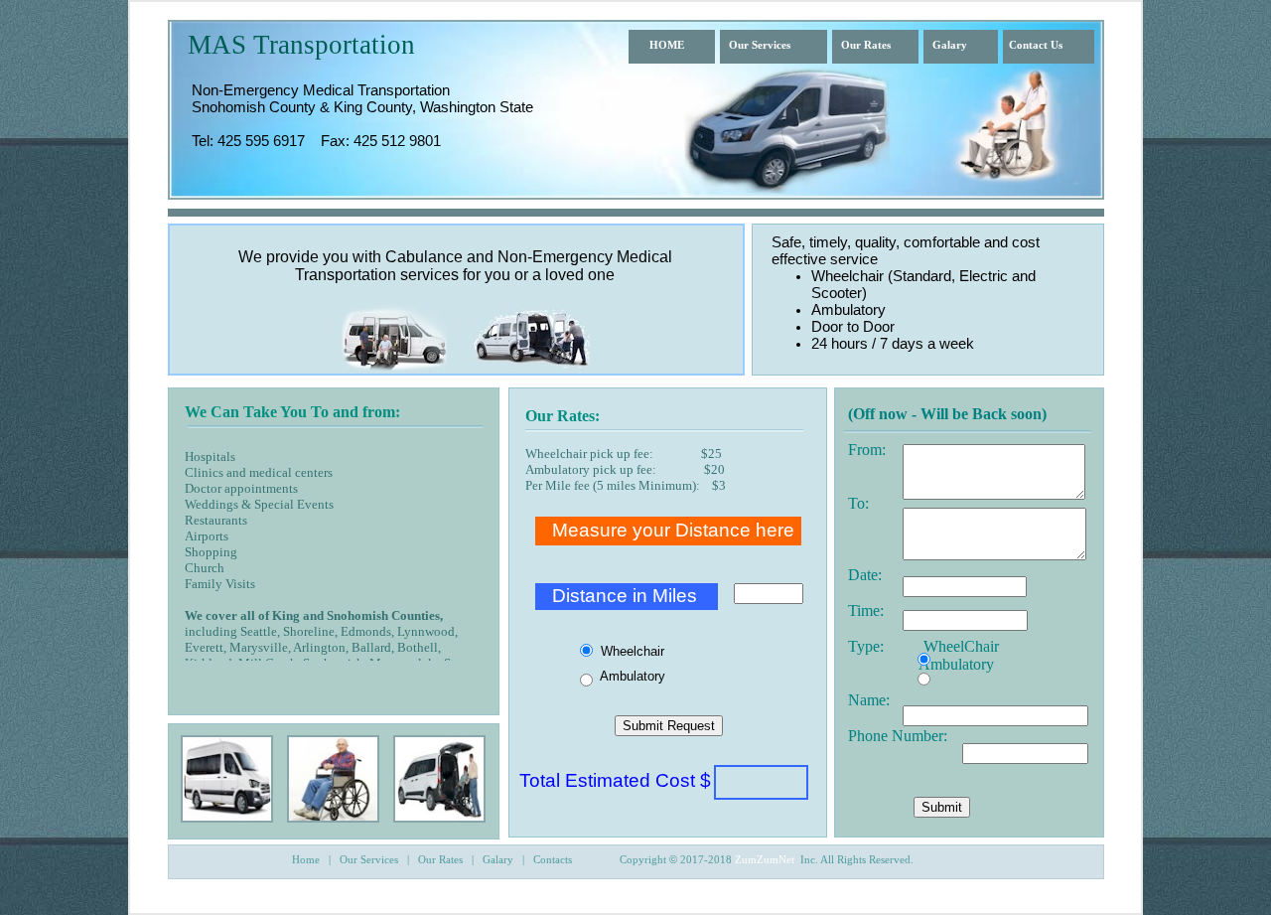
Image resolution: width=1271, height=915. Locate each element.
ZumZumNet (764, 859)
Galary (949, 45)
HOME (666, 45)
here (772, 530)
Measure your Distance (651, 530)
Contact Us (1035, 45)
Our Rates (866, 45)
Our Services (759, 45)
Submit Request (669, 725)
